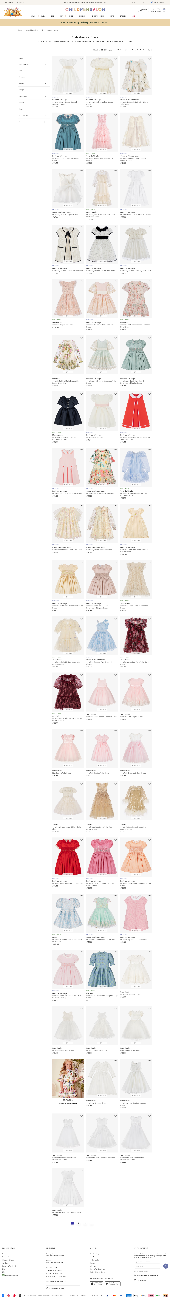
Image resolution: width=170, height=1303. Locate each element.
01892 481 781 (61, 1282)
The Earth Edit (142, 1280)
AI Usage (95, 1296)
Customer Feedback (9, 1266)
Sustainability (94, 1260)
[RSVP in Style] (68, 1078)
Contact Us (6, 1254)
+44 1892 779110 (60, 1277)
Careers (92, 1263)
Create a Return (7, 1257)
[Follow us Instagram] (8, 1296)
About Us (93, 1257)
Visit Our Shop (94, 1254)
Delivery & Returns (8, 1260)
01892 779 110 (52, 1268)
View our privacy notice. (141, 1271)
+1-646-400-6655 (55, 1274)
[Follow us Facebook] (3, 1296)
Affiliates (93, 1266)
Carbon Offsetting (10, 1275)
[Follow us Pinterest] (14, 1296)
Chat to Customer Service (55, 1255)
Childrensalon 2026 (43, 1296)
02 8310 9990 (57, 1271)
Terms (72, 1296)
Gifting (4, 1272)
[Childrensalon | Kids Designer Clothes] (13, 12)
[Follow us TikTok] (20, 1296)
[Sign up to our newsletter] (165, 1266)
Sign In (21, 2)
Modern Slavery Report (97, 1272)
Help (3, 1269)
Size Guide (5, 1263)
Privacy (83, 1296)
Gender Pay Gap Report (98, 1269)
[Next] (98, 1223)
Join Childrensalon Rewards (147, 1275)
